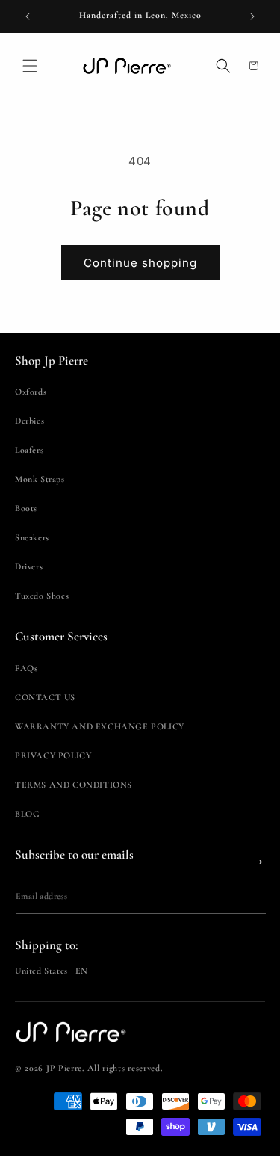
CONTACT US (45, 697)
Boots (26, 508)
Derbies (29, 420)
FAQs (26, 668)
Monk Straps (40, 479)
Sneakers (32, 537)
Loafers (29, 450)
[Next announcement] (252, 16)
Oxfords (30, 391)
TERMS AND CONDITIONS (73, 784)
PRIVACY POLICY (53, 755)
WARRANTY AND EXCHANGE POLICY (99, 726)
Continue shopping (140, 263)
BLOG (27, 814)
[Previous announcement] (27, 16)
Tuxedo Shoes (42, 595)
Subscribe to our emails (74, 854)
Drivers (29, 566)
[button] (30, 66)
